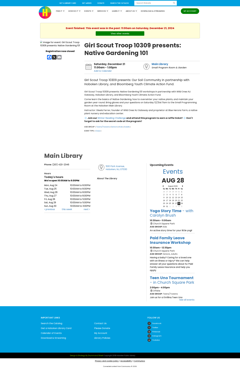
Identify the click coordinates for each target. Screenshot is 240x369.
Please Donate (102, 328)
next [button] (86, 209)
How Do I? (73, 11)
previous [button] (50, 209)
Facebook (156, 323)
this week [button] (67, 209)
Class (97, 131)
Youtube (156, 340)
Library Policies (102, 338)
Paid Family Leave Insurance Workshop (170, 240)
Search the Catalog (51, 323)
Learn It (116, 11)
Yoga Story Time (171, 213)
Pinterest (156, 331)
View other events (120, 33)
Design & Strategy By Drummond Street (86, 355)
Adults (127, 127)
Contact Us (100, 323)
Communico (139, 361)
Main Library (160, 64)
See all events (186, 299)
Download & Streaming (153, 11)
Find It (59, 11)
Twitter (155, 327)
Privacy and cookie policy (107, 361)
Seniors (114, 127)
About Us (130, 11)
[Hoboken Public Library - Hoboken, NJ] (45, 12)
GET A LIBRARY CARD (67, 3)
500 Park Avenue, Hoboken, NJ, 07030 (116, 168)
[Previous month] (163, 186)
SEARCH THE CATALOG (119, 3)
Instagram (157, 336)
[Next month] (182, 186)
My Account (190, 11)
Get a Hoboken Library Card (56, 328)
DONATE (101, 3)
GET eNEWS (87, 3)
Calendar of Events (51, 333)
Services (101, 11)
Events (88, 11)
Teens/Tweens (103, 127)
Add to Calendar (103, 71)
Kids (121, 127)
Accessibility (126, 361)
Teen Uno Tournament (172, 280)
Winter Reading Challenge (112, 118)
